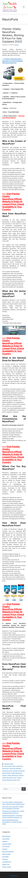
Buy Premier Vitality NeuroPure (13, 766)
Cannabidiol (5, 839)
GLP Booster (6, 846)
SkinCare (5, 859)
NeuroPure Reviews (19, 771)
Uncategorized (6, 862)
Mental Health (6, 854)
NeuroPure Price (7, 771)
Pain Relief (5, 856)
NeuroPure (5, 768)
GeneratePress (14, 875)
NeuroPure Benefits (15, 768)
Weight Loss (6, 864)
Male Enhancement (8, 851)
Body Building (6, 836)
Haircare (4, 849)
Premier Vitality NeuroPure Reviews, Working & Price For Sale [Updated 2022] (13, 35)
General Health (8, 764)
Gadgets (4, 841)
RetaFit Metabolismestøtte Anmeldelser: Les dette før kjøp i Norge (12, 822)
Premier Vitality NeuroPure (10, 775)
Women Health (6, 867)
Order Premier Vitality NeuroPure (12, 773)
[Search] (24, 789)
